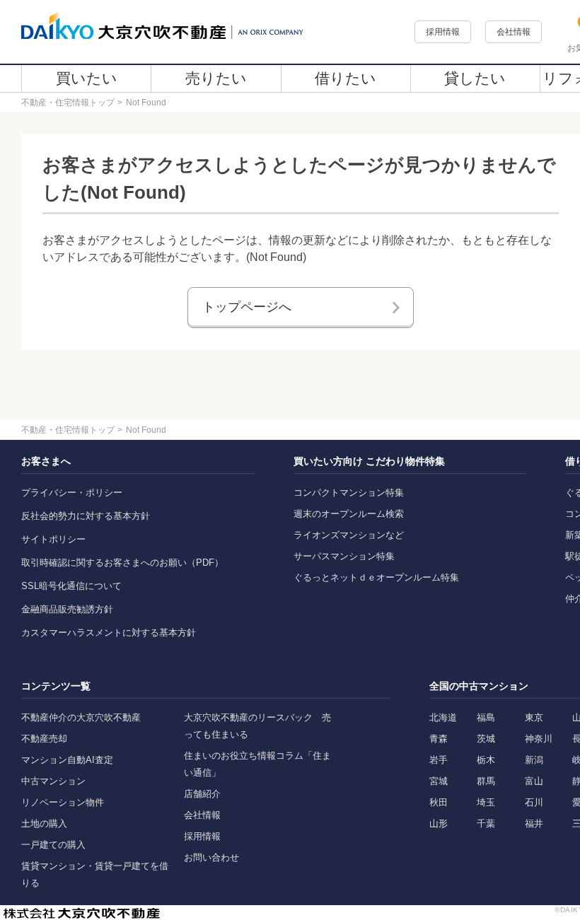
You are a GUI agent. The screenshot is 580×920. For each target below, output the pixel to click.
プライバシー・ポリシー (71, 492)
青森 (438, 738)
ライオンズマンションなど (349, 535)
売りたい (216, 78)
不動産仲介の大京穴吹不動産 (81, 717)
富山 (534, 781)
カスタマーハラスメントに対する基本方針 (108, 632)
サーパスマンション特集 (344, 556)
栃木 (486, 760)
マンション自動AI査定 (67, 760)
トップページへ (246, 307)
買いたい (86, 78)
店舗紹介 (202, 793)
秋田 (438, 802)
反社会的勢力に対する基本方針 (85, 516)
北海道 (443, 717)
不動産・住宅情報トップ (68, 102)
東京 (534, 717)
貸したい (475, 78)
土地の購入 (44, 823)
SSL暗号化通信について (71, 586)
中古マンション (53, 781)
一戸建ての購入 (53, 844)
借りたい (345, 78)
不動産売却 (44, 738)
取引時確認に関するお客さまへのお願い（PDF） (122, 562)
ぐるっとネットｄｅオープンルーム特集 (376, 577)
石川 (534, 802)
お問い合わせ (211, 857)
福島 (486, 717)
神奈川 (538, 738)
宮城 (438, 781)
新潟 (534, 760)
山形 (438, 823)
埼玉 (486, 802)
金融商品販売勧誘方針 (67, 609)
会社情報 (513, 32)
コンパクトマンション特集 (349, 492)
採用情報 (443, 32)
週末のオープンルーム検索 (349, 513)
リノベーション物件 (62, 802)
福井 (534, 823)
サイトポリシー (53, 539)
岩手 (438, 760)
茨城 (486, 738)
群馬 (486, 781)
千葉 (486, 823)
